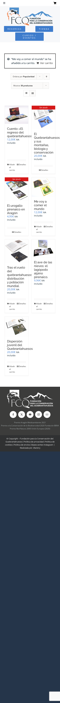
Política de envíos (22, 445)
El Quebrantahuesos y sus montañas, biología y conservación (47, 143)
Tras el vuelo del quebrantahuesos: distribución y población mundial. (20, 277)
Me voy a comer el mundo (40, 205)
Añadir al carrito (12, 167)
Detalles (22, 164)
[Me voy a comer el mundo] (43, 187)
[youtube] (30, 414)
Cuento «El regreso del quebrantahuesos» (20, 132)
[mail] (47, 414)
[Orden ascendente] (47, 76)
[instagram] (38, 414)
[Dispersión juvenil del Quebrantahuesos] (16, 326)
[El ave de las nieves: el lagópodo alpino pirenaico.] (43, 248)
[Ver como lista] (33, 93)
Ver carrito (46, 63)
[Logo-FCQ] (30, 9)
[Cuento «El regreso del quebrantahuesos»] (16, 115)
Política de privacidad (34, 442)
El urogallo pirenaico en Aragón (16, 209)
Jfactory (36, 448)
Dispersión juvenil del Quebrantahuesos (20, 345)
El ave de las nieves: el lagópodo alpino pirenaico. (43, 269)
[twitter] (21, 414)
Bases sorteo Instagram (42, 445)
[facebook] (13, 414)
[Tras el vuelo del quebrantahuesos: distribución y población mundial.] (16, 251)
